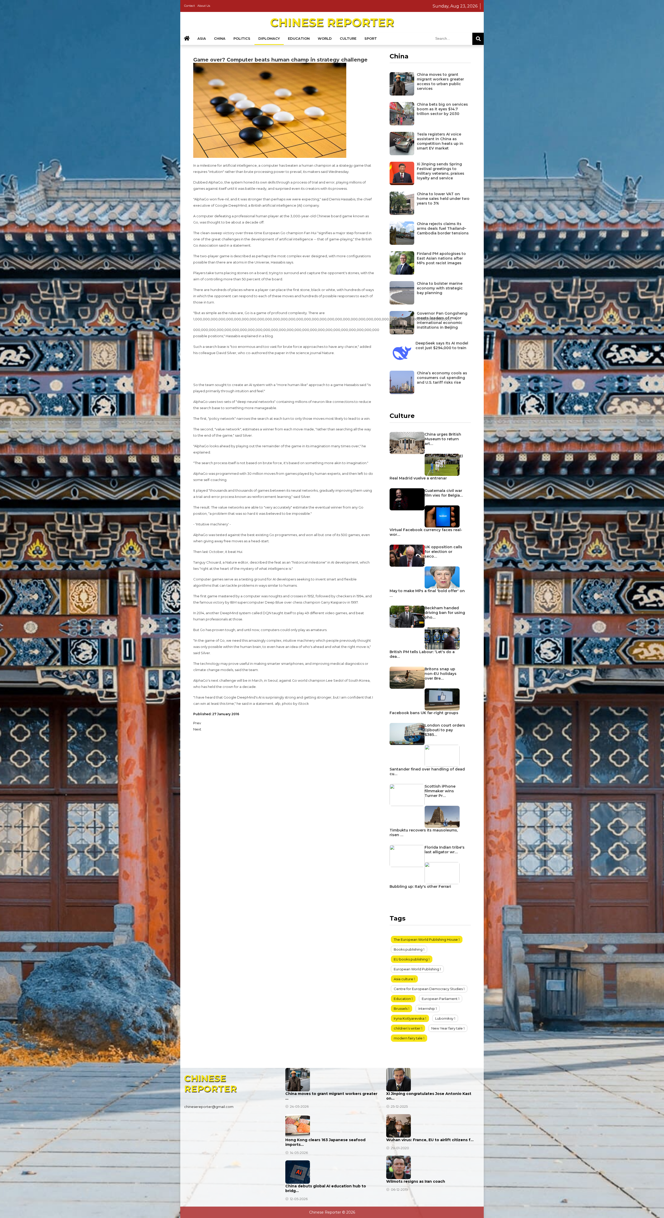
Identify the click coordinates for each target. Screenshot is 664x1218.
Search (478, 39)
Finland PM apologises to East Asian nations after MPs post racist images (441, 258)
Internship (426, 1008)
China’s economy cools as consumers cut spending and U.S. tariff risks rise (442, 378)
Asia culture (403, 979)
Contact (189, 6)
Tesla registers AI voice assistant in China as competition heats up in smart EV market (440, 141)
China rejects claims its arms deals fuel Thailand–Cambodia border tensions (443, 228)
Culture (348, 38)
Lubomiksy (444, 1018)
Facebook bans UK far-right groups (424, 713)
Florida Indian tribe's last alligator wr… (445, 849)
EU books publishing (411, 959)
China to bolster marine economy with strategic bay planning (440, 288)
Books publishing (408, 949)
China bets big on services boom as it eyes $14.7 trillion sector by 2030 (442, 109)
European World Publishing (416, 969)
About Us (203, 6)
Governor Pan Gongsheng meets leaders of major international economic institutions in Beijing (442, 320)
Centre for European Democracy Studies (428, 989)
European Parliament (440, 999)
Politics (241, 38)
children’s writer (407, 1028)
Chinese (332, 22)
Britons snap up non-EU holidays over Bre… (441, 674)
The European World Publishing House (426, 939)
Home (186, 39)
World (325, 38)
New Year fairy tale (447, 1028)
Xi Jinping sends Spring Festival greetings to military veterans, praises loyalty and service (440, 171)
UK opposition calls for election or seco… (443, 552)
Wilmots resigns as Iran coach (415, 1181)
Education (299, 38)
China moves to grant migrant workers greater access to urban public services (440, 81)
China (219, 38)
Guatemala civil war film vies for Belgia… (444, 493)
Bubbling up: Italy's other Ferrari (420, 886)
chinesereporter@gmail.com (208, 1107)
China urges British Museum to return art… (443, 439)
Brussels (400, 1008)
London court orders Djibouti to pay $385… (445, 730)
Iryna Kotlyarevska (409, 1018)
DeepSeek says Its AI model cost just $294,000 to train (442, 345)
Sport (370, 38)
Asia (201, 38)
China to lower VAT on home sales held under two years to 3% (443, 199)
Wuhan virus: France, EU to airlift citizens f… (430, 1140)
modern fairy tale (408, 1038)
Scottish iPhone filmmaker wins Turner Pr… (440, 791)
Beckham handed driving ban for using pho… (445, 613)
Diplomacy (269, 38)
